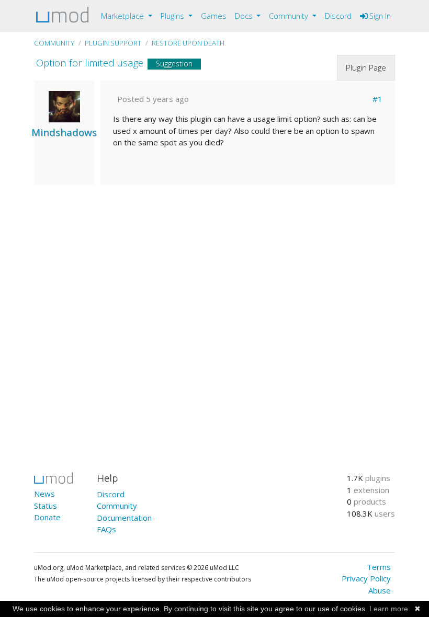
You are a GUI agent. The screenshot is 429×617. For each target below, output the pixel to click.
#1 (377, 99)
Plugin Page (366, 67)
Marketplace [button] (123, 16)
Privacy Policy (366, 578)
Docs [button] (245, 16)
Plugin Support (113, 43)
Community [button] (289, 16)
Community (54, 43)
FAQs (106, 529)
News (44, 493)
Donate (47, 517)
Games (214, 16)
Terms (379, 567)
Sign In (379, 16)
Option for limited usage (89, 62)
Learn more (388, 608)
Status (45, 505)
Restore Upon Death (188, 43)
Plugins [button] (173, 16)
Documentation (124, 517)
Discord (338, 16)
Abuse (379, 590)
